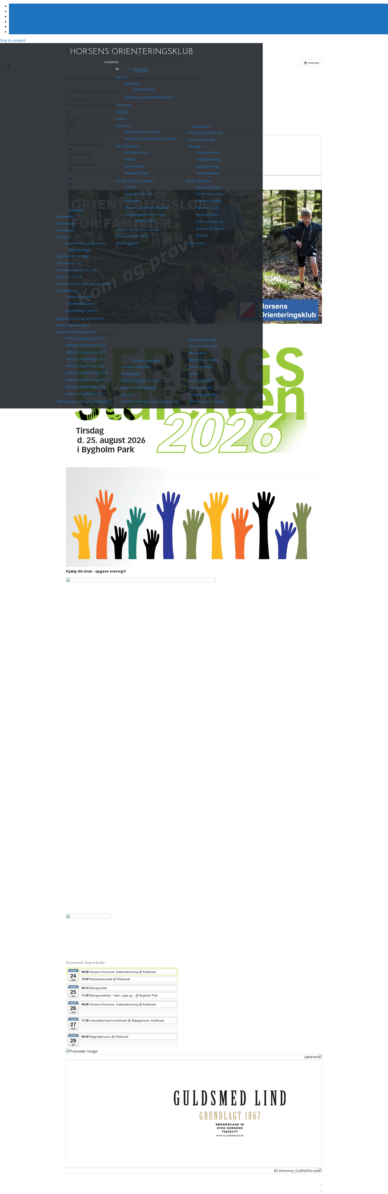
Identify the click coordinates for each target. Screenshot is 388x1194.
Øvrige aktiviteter (199, 181)
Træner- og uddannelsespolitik (147, 208)
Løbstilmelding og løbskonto (85, 243)
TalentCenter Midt (79, 297)
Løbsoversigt (64, 223)
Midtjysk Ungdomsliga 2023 (86, 352)
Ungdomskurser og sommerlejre (80, 318)
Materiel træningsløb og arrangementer (150, 401)
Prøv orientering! (201, 339)
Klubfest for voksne (210, 228)
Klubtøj (130, 159)
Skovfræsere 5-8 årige (73, 256)
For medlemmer (127, 146)
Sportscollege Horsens (82, 310)
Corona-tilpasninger (201, 139)
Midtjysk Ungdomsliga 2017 (86, 393)
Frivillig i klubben (145, 360)
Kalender (76, 210)
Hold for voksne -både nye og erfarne (84, 284)
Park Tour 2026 (207, 208)
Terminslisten (65, 230)
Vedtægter (132, 201)
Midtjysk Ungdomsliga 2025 (86, 338)
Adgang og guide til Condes (141, 380)
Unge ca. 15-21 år (69, 277)
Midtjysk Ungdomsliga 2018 (86, 386)
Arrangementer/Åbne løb (205, 132)
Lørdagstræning (207, 166)
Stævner (127, 394)
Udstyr (193, 373)
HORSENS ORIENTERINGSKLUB (131, 52)
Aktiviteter (201, 126)
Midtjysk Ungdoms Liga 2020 (87, 373)
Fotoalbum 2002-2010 (132, 236)
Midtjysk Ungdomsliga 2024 (86, 345)
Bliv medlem (198, 353)
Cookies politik (144, 221)
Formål (130, 187)
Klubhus (121, 119)
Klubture (202, 235)
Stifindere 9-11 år (69, 263)
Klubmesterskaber (209, 201)
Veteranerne (196, 243)
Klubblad (122, 112)
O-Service (62, 237)
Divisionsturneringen (210, 194)
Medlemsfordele (136, 173)
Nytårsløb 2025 (207, 215)
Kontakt (121, 77)
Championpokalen (209, 187)
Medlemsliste (134, 166)
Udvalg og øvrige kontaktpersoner (149, 97)
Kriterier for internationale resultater (151, 139)
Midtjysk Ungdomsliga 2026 (77, 332)
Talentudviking (67, 291)
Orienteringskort (127, 243)
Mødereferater (144, 89)
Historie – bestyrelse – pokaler (138, 229)
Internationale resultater (142, 132)
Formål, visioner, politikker (135, 181)
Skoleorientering (200, 367)
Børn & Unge (79, 249)
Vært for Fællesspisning (138, 387)
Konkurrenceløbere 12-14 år (77, 270)
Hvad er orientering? (203, 346)
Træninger (194, 146)
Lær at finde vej (200, 387)
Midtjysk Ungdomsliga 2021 (86, 366)
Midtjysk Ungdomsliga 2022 (86, 359)
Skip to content (13, 40)
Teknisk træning (207, 173)
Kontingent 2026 (137, 152)
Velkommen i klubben (204, 360)
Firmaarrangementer (204, 394)
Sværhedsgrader (200, 380)
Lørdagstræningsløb (135, 367)
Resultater (123, 126)
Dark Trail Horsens (209, 221)
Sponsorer (123, 105)
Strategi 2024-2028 (138, 194)
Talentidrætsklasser (80, 304)
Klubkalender (64, 216)
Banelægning (130, 373)
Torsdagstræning (208, 159)
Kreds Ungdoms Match (73, 325)
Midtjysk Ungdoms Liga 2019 (87, 380)
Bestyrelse (132, 83)
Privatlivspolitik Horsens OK (144, 215)
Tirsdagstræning (207, 152)
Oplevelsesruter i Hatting (206, 401)
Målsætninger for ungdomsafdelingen (84, 401)
